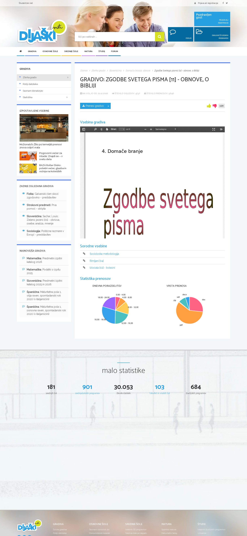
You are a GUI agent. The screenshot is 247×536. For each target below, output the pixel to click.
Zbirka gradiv (30, 77)
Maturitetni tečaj (169, 533)
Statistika (27, 97)
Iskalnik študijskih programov (211, 529)
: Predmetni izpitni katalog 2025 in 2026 (44, 282)
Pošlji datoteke (30, 84)
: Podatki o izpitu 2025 (43, 271)
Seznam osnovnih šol (99, 529)
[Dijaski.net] (42, 32)
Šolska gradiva (60, 529)
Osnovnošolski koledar (99, 533)
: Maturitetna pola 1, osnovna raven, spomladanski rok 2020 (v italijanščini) (46, 310)
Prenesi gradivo (95, 105)
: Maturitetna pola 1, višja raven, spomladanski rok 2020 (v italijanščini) (44, 295)
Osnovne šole (50, 51)
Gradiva (32, 51)
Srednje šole (71, 51)
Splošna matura (168, 529)
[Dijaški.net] (29, 527)
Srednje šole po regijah (136, 533)
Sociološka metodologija (104, 254)
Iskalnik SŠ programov (135, 529)
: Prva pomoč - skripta (42, 207)
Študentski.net (26, 3)
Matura (88, 51)
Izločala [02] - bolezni (102, 267)
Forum (114, 51)
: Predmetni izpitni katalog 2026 (44, 260)
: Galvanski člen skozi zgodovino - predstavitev (42, 195)
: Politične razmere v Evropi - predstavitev (45, 233)
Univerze (202, 533)
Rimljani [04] (97, 260)
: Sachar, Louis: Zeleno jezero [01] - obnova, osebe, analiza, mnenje (43, 220)
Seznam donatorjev (33, 90)
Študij (102, 51)
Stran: (114, 129)
